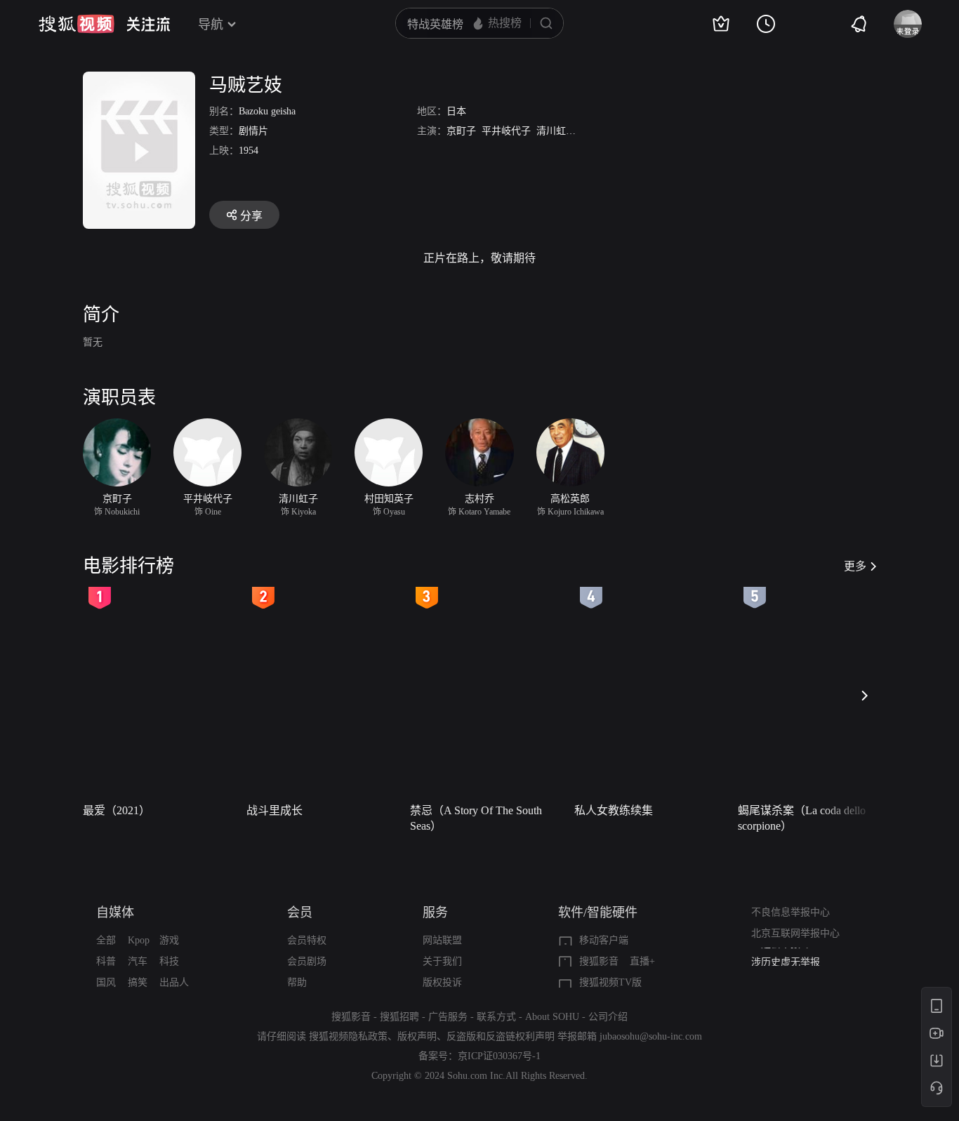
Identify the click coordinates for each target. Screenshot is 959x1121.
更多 (855, 566)
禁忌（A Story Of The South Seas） (476, 818)
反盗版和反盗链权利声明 (501, 1036)
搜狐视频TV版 (610, 982)
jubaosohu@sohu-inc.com (651, 1036)
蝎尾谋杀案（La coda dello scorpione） (802, 818)
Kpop (139, 940)
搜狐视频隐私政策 (348, 1036)
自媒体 (115, 913)
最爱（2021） (116, 810)
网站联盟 (442, 940)
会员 (299, 913)
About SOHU (552, 1016)
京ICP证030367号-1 (499, 1056)
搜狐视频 (76, 24)
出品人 (174, 982)
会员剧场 (306, 961)
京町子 (461, 131)
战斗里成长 (274, 810)
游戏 (169, 940)
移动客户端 (603, 940)
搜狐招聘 (399, 1016)
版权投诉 (442, 982)
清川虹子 (556, 131)
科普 (106, 961)
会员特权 (306, 940)
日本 (456, 111)
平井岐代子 (506, 131)
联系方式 (496, 1016)
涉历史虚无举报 (785, 958)
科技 (169, 961)
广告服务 (448, 1016)
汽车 (137, 961)
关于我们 (442, 961)
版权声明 (417, 1036)
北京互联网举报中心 (795, 933)
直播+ (642, 961)
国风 (106, 982)
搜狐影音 (599, 961)
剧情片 (253, 131)
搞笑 (137, 982)
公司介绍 (608, 1016)
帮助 (297, 982)
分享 (251, 216)
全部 (106, 940)
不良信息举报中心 (790, 912)
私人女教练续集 (613, 810)
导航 (210, 24)
